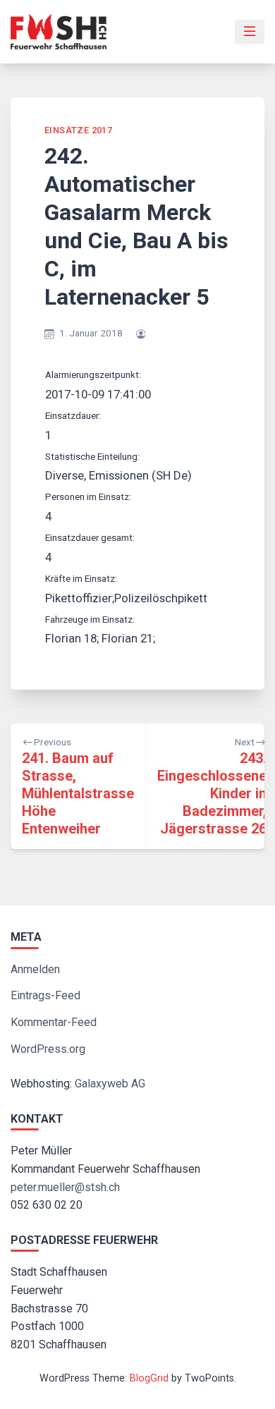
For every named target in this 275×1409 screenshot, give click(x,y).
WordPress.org (48, 1049)
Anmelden (35, 969)
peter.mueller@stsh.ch (65, 1187)
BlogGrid (149, 1378)
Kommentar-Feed (54, 1022)
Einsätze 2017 (78, 130)
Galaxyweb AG (110, 1083)
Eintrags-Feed (45, 995)
